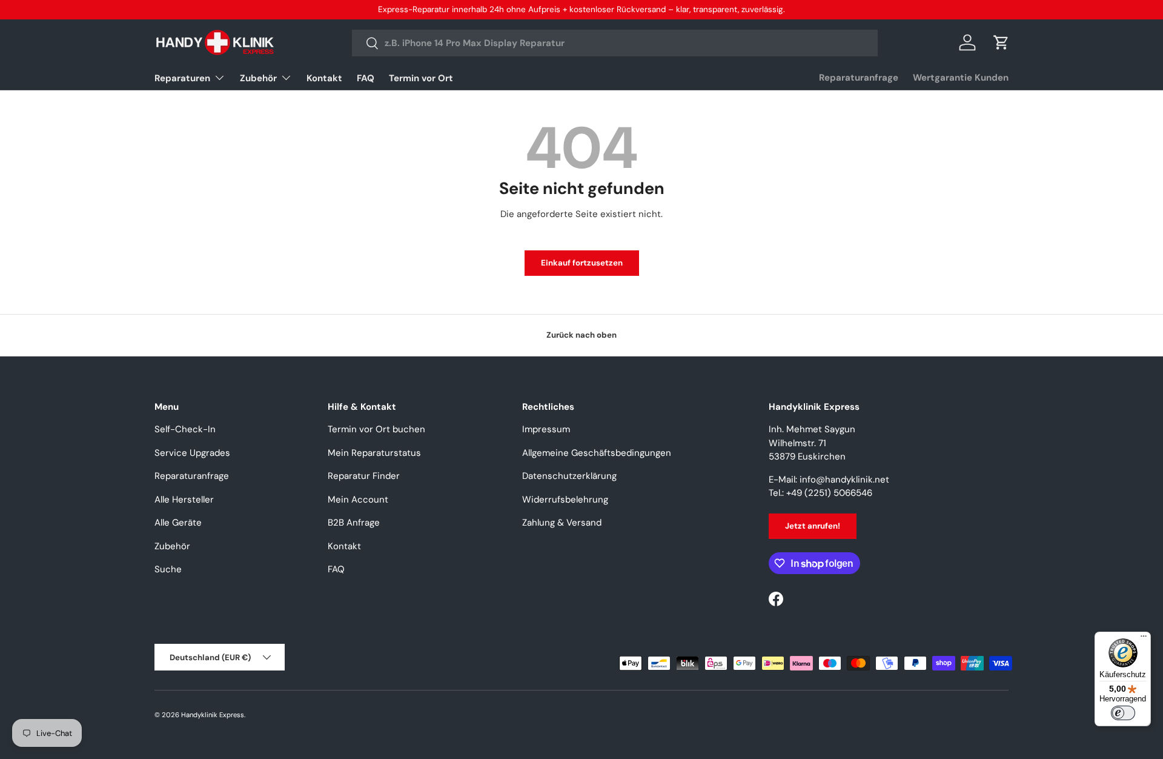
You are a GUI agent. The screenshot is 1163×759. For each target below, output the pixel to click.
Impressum (546, 429)
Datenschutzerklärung (569, 476)
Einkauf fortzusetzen (582, 263)
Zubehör (258, 78)
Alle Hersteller (184, 499)
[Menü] (1143, 639)
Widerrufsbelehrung (565, 499)
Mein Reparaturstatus (374, 453)
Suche (168, 569)
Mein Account (358, 499)
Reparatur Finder (364, 476)
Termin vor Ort (421, 78)
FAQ (365, 78)
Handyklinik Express (212, 715)
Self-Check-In (185, 429)
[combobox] (615, 43)
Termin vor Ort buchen (376, 429)
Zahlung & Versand (561, 523)
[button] (1001, 42)
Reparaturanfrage (858, 78)
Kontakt (324, 78)
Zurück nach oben (581, 335)
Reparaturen (182, 78)
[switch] (1123, 713)
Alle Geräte (178, 523)
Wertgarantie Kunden (961, 78)
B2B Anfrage (354, 523)
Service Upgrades (192, 453)
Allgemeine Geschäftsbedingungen (596, 453)
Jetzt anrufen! (812, 526)
